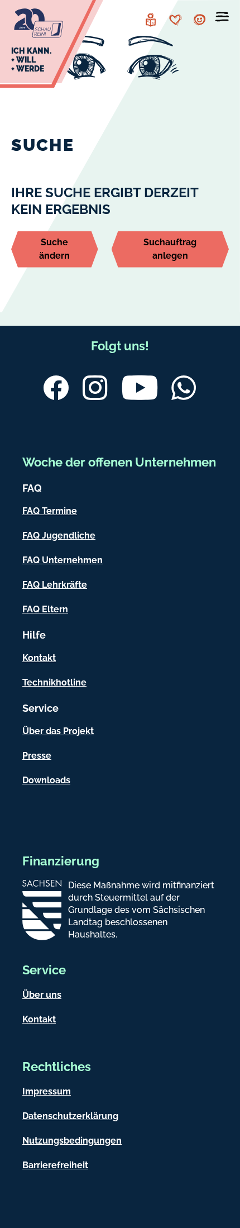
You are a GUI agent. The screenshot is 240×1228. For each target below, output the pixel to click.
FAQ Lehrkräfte (54, 584)
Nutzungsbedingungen (72, 1140)
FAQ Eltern (45, 609)
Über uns (41, 994)
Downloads (46, 780)
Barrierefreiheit (55, 1165)
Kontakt (39, 658)
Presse (36, 755)
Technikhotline (54, 682)
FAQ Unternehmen (62, 560)
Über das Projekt (58, 731)
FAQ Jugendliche (58, 535)
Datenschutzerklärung (70, 1116)
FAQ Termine (49, 511)
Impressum (46, 1091)
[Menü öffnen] (222, 19)
